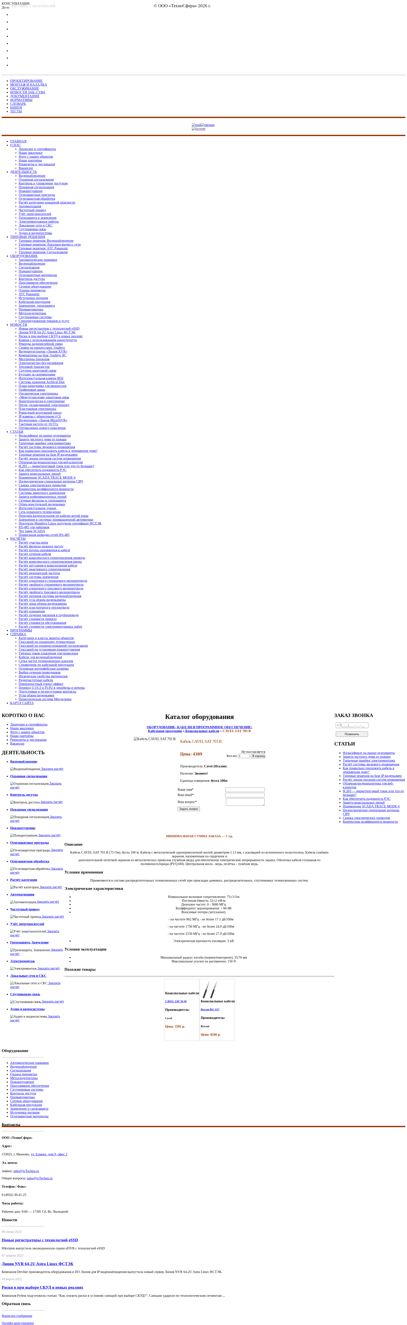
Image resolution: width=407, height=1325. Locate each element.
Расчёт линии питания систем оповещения (50, 458)
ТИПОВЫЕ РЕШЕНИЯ (27, 237)
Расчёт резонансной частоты (39, 573)
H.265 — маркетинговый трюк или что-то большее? (56, 466)
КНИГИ (16, 107)
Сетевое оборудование (35, 286)
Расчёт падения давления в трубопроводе (49, 615)
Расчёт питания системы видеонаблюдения (50, 596)
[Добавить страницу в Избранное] (198, 128)
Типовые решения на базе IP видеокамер (48, 454)
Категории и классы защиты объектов (46, 638)
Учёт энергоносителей (35, 214)
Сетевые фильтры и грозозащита (42, 500)
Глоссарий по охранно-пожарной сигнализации (53, 645)
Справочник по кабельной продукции (46, 665)
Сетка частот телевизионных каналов (46, 661)
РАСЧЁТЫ (18, 538)
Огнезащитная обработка (37, 198)
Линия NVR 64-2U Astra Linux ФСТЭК (47, 332)
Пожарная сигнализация (36, 187)
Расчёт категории (23, 880)
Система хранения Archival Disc (42, 382)
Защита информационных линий (43, 496)
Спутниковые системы (35, 317)
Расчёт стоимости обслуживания (42, 623)
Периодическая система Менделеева (45, 699)
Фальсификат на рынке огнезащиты (45, 435)
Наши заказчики (30, 153)
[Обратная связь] (196, 125)
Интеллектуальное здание (38, 508)
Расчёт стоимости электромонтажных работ (50, 626)
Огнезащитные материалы (38, 275)
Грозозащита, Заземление (29, 942)
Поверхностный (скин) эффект (41, 684)
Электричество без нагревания (41, 363)
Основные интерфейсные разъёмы (44, 668)
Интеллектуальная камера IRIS (41, 378)
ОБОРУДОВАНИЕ (24, 256)
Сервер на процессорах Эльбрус (42, 347)
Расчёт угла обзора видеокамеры (42, 600)
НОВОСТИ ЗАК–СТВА (27, 92)
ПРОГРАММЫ (21, 630)
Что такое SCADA (32, 531)
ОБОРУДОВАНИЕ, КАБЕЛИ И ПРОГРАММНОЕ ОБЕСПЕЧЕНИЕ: (199, 727)
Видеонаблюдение (32, 175)
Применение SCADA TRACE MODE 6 (47, 477)
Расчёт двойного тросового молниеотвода (49, 592)
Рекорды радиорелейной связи (41, 344)
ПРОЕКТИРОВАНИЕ (26, 81)
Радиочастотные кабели (36, 680)
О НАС (15, 145)
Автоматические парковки (38, 260)
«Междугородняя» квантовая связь (44, 397)
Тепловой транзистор (34, 367)
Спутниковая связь (32, 229)
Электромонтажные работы (39, 221)
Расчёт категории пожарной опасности (47, 202)
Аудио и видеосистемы (35, 233)
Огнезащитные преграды (37, 195)
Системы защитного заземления (42, 493)
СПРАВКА (18, 634)
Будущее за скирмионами (37, 374)
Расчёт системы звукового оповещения (47, 447)
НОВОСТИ (18, 324)
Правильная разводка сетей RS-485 (44, 535)
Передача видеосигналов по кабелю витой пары (53, 516)
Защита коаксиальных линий (40, 473)
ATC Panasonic (29, 294)
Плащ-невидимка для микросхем (42, 386)
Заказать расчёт (51, 769)
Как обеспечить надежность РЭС (43, 470)
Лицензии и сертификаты (37, 149)
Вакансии (26, 168)
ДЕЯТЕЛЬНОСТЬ (23, 172)
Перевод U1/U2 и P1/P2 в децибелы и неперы (52, 687)
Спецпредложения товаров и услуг (44, 321)
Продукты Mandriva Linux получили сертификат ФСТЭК (60, 523)
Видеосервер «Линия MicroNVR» (43, 420)
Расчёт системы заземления (38, 577)
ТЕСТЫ (16, 111)
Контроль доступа (32, 279)
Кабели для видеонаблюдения (40, 657)
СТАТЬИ (16, 431)
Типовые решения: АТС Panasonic (43, 248)
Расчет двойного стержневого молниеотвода (51, 584)
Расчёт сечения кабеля (35, 554)
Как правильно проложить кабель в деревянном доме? (58, 451)
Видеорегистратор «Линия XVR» (43, 351)
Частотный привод (32, 210)
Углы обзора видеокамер (36, 695)
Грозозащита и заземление (38, 217)
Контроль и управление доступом (43, 183)
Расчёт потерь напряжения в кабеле (44, 550)
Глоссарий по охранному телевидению (47, 642)
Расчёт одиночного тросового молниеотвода (51, 588)
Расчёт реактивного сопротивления (44, 569)
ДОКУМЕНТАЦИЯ (24, 96)
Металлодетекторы (32, 313)
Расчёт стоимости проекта (38, 619)
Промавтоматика (31, 309)
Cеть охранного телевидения (40, 512)
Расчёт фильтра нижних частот (41, 546)
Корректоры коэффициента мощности (46, 489)
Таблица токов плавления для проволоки (48, 653)
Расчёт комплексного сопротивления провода (52, 558)
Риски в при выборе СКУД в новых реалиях (51, 336)
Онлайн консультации (18, 1323)
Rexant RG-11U (210, 1009)
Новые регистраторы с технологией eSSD (49, 328)
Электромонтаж (22, 961)
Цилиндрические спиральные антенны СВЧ (51, 481)
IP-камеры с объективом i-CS (40, 416)
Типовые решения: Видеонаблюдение (46, 240)
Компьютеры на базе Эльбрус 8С (42, 355)
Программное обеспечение (38, 282)
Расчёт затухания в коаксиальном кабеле (48, 565)
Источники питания (33, 298)
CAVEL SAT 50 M (176, 1001)
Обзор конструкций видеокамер (42, 504)
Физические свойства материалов (43, 676)
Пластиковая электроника (37, 409)
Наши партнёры (30, 160)
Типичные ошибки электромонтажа (45, 443)
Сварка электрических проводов (42, 485)
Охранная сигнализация (36, 179)
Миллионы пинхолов (34, 359)
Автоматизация (30, 206)
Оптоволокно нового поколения (42, 428)
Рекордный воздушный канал (40, 412)
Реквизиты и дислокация (37, 164)
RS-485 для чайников (34, 527)
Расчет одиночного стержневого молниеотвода (53, 580)
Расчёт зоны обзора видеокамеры (43, 603)
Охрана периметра (32, 290)
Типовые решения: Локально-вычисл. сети (50, 244)
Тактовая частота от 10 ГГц (38, 424)
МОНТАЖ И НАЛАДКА (28, 84)
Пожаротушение (31, 191)
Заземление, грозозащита (37, 305)
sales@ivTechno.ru (26, 1171)
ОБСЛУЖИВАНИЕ (24, 88)
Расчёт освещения (32, 611)
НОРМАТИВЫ (21, 100)
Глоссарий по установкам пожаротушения (49, 649)
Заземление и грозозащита (29, 1108)
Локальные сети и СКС (36, 225)
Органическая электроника (38, 393)
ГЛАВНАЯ (18, 141)
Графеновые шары (32, 389)
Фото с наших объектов (36, 156)
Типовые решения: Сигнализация (43, 252)
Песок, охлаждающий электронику (44, 405)
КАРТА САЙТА (22, 703)
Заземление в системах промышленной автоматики (56, 519)
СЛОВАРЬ (18, 103)
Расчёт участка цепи (33, 542)
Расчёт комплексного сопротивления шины (50, 561)
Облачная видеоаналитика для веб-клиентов (51, 462)
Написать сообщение (17, 1316)
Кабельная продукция (34, 302)
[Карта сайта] (208, 125)
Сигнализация (29, 267)
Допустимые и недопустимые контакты (47, 691)
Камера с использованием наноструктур (48, 340)
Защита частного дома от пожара (42, 439)
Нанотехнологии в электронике (42, 401)
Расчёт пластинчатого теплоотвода (44, 607)
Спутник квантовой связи (37, 370)
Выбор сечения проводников (40, 672)
